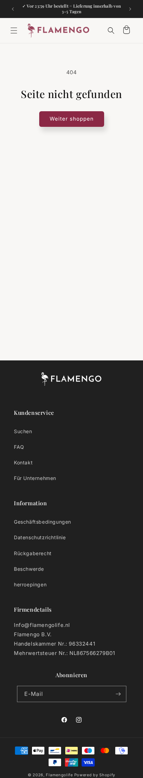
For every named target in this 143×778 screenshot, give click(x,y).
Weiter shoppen (72, 118)
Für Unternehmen (35, 478)
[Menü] (14, 30)
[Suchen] (111, 30)
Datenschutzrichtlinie (40, 537)
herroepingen (30, 584)
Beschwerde (29, 569)
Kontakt (23, 462)
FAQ (19, 447)
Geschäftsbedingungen (42, 522)
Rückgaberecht (33, 553)
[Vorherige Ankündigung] (12, 9)
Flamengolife (59, 774)
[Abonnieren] (118, 694)
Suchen (23, 431)
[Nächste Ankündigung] (130, 9)
